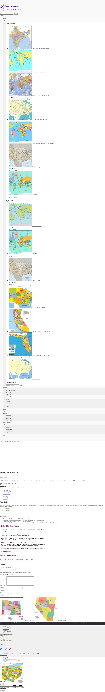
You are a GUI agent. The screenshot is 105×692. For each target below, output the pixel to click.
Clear (17, 483)
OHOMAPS (38, 653)
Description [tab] (5, 496)
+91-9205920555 (4, 635)
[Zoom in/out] (0, 690)
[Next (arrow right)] (2, 691)
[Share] (3, 690)
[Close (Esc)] (4, 690)
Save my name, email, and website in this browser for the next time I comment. (19, 593)
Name (2, 587)
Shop (4, 20)
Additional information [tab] (8, 497)
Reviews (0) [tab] (5, 499)
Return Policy (9, 394)
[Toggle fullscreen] (2, 690)
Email (2, 590)
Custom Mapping (7, 396)
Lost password (9, 403)
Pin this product (6, 492)
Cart (4, 661)
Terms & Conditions (10, 390)
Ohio (25, 487)
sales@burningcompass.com (6, 634)
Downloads (8, 401)
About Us (5, 387)
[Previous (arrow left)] (0, 691)
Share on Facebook (7, 491)
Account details (9, 404)
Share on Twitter (6, 490)
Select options (3, 688)
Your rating (3, 574)
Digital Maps (7, 441)
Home (4, 18)
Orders (7, 399)
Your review (3, 585)
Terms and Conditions (8, 627)
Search (15, 13)
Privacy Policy (9, 392)
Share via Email (6, 494)
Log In (4, 397)
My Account (5, 657)
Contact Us (8, 388)
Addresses (8, 406)
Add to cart (3, 486)
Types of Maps (3, 483)
